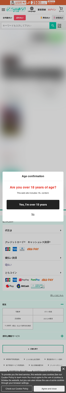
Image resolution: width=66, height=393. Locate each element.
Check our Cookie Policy (17, 388)
